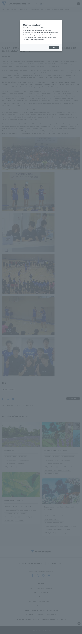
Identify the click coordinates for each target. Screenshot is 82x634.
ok (54, 47)
